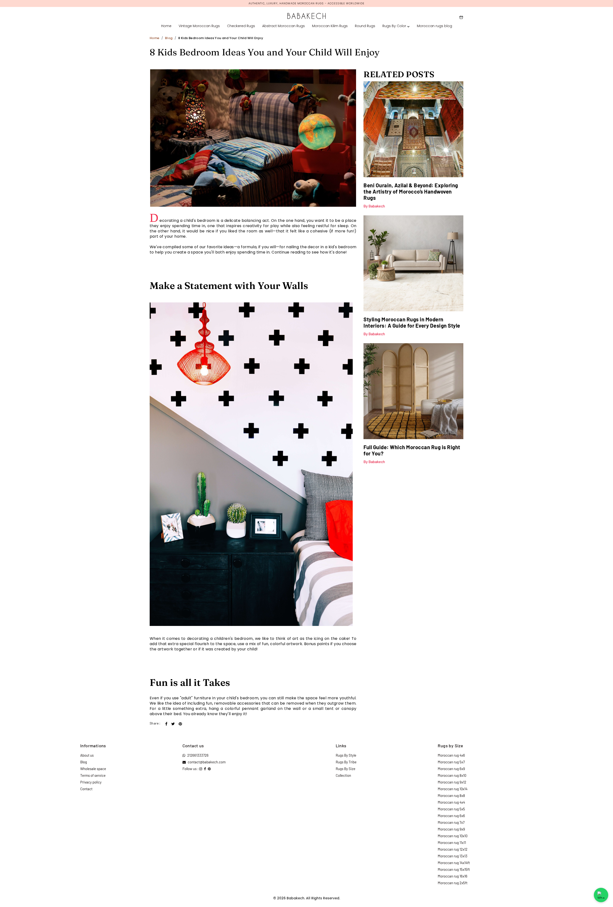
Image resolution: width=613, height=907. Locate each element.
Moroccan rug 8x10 (452, 775)
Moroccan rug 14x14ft (454, 862)
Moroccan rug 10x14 (452, 789)
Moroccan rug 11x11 (452, 842)
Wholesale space (93, 768)
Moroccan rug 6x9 (451, 768)
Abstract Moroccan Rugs (283, 26)
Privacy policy (91, 782)
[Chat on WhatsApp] (601, 895)
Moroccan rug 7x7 (451, 822)
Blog (169, 38)
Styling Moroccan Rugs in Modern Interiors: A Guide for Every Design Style (411, 322)
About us (87, 755)
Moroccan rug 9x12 (452, 782)
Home (166, 26)
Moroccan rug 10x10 (452, 836)
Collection (343, 775)
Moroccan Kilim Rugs (330, 26)
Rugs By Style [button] (346, 755)
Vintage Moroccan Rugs (199, 26)
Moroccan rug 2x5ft (452, 883)
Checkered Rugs (241, 26)
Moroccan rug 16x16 (452, 876)
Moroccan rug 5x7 (451, 762)
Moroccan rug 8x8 (451, 795)
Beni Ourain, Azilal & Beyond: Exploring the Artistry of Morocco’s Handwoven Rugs (410, 191)
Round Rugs (365, 26)
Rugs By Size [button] (345, 768)
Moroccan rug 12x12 (452, 849)
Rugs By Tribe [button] (346, 762)
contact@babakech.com (207, 762)
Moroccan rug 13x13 (452, 856)
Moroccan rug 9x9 (451, 829)
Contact (86, 789)
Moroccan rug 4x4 (451, 802)
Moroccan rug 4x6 (451, 755)
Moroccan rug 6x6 (451, 815)
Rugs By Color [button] (394, 26)
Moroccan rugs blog (434, 26)
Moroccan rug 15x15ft (454, 869)
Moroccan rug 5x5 (451, 809)
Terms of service (93, 775)
